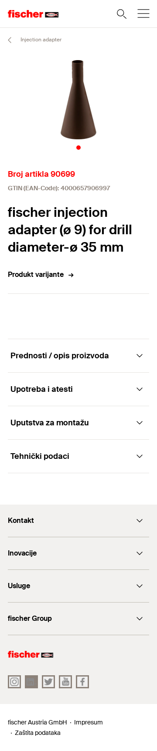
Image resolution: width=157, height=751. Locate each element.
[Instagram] (14, 681)
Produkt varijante (36, 274)
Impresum (88, 722)
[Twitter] (48, 681)
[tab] (78, 147)
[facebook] (82, 681)
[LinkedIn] (31, 681)
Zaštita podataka (38, 733)
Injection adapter (40, 39)
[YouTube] (65, 681)
